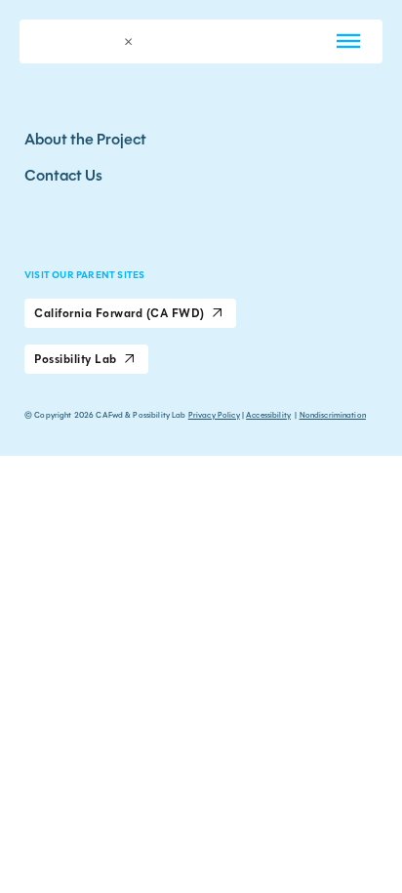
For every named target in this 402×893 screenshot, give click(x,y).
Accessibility (268, 415)
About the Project (85, 139)
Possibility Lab (75, 359)
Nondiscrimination (333, 415)
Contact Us (63, 175)
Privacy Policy (214, 415)
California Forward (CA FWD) (119, 313)
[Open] (348, 41)
